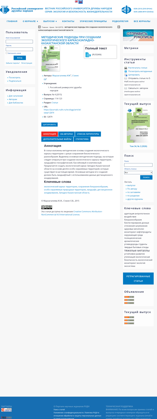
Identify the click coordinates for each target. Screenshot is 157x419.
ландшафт (91, 189)
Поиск (126, 161)
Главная (12, 21)
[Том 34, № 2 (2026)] (138, 142)
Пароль (9, 45)
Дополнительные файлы (57, 139)
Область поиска (130, 169)
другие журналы (135, 199)
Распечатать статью (137, 67)
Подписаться (15, 81)
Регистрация (26, 63)
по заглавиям (133, 192)
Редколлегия (120, 21)
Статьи (55, 102)
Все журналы (142, 21)
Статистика (82, 139)
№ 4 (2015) (59, 27)
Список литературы (88, 134)
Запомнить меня (14, 53)
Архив (52, 27)
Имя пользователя (13, 38)
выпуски (131, 185)
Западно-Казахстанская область (74, 192)
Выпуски (49, 21)
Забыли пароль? (13, 63)
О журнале (29, 21)
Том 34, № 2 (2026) (138, 146)
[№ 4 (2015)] (50, 70)
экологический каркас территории (60, 186)
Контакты (68, 21)
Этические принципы (93, 21)
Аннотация (49, 134)
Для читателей (16, 96)
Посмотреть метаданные (140, 71)
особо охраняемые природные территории (65, 189)
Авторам (13, 99)
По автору (132, 188)
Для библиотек (16, 102)
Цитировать (134, 74)
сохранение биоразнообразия (93, 186)
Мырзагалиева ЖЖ (61, 75)
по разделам (133, 195)
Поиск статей (59, 409)
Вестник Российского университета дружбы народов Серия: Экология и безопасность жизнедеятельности (78, 10)
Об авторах (66, 134)
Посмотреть (14, 77)
